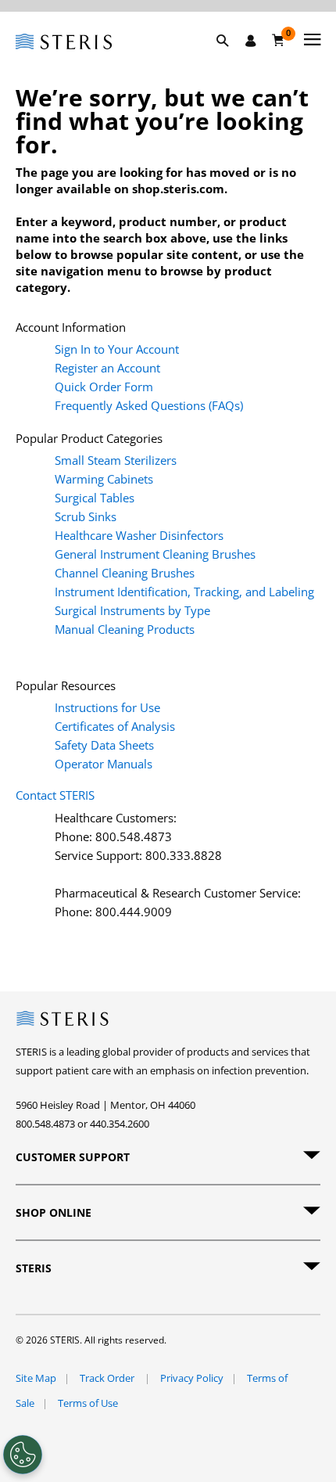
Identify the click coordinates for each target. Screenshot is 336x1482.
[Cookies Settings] (22, 1454)
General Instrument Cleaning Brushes (155, 554)
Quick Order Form (104, 386)
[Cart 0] (278, 40)
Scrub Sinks (85, 516)
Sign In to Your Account (117, 349)
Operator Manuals (103, 764)
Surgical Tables (94, 497)
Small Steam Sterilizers (116, 460)
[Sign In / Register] (250, 40)
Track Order (108, 1378)
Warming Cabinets (104, 479)
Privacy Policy (191, 1378)
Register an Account (107, 368)
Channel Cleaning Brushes (125, 573)
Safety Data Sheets (104, 745)
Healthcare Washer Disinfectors (139, 535)
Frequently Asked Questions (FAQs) (149, 405)
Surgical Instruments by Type (132, 610)
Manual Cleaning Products (125, 629)
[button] (230, 58)
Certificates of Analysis (115, 726)
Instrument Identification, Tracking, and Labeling (184, 591)
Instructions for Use (107, 707)
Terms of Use (88, 1403)
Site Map (36, 1378)
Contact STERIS (55, 795)
